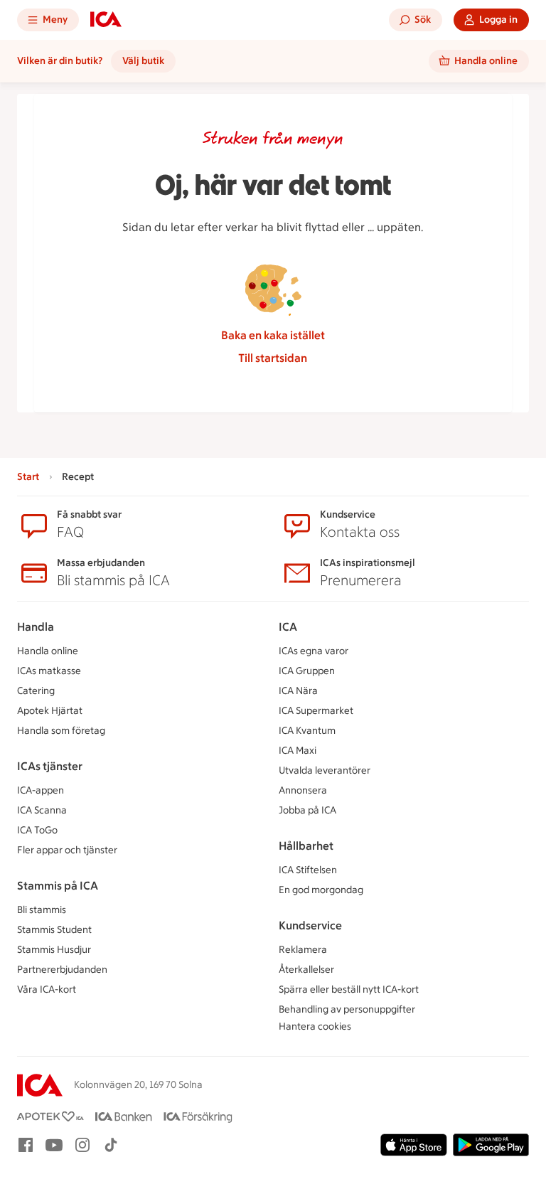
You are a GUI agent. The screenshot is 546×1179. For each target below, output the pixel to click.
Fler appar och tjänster (67, 850)
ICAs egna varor (313, 651)
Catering (36, 691)
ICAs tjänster (49, 766)
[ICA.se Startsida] (106, 19)
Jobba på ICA (307, 810)
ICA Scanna (42, 810)
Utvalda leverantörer (324, 770)
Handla (35, 627)
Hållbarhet (306, 846)
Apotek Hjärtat (49, 711)
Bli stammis (41, 910)
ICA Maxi (297, 751)
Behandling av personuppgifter (347, 1009)
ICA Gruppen (307, 671)
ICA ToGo (37, 830)
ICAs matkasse (49, 671)
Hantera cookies (315, 1026)
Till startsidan (272, 358)
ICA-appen (40, 790)
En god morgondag (321, 890)
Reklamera (303, 950)
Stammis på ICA (57, 885)
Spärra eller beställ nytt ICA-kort (349, 989)
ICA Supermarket (316, 711)
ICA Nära (298, 691)
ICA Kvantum (307, 731)
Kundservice (310, 925)
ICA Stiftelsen (308, 870)
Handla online (47, 651)
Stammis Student (54, 930)
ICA (288, 627)
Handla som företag (61, 731)
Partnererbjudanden (62, 970)
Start (28, 477)
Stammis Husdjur (54, 950)
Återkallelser (306, 970)
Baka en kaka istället (273, 335)
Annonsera (303, 790)
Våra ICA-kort (46, 989)
